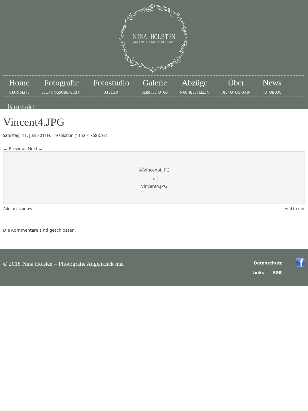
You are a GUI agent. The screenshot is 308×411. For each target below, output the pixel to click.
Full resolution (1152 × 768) (73, 135)
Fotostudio (111, 86)
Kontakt (21, 110)
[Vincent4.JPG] (154, 170)
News (272, 86)
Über (236, 86)
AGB (277, 272)
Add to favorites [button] (17, 208)
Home (19, 86)
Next (35, 148)
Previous (14, 148)
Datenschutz (268, 263)
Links (258, 272)
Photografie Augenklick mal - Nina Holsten (154, 39)
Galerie (154, 86)
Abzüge (194, 86)
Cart (103, 135)
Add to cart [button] (295, 208)
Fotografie (61, 86)
